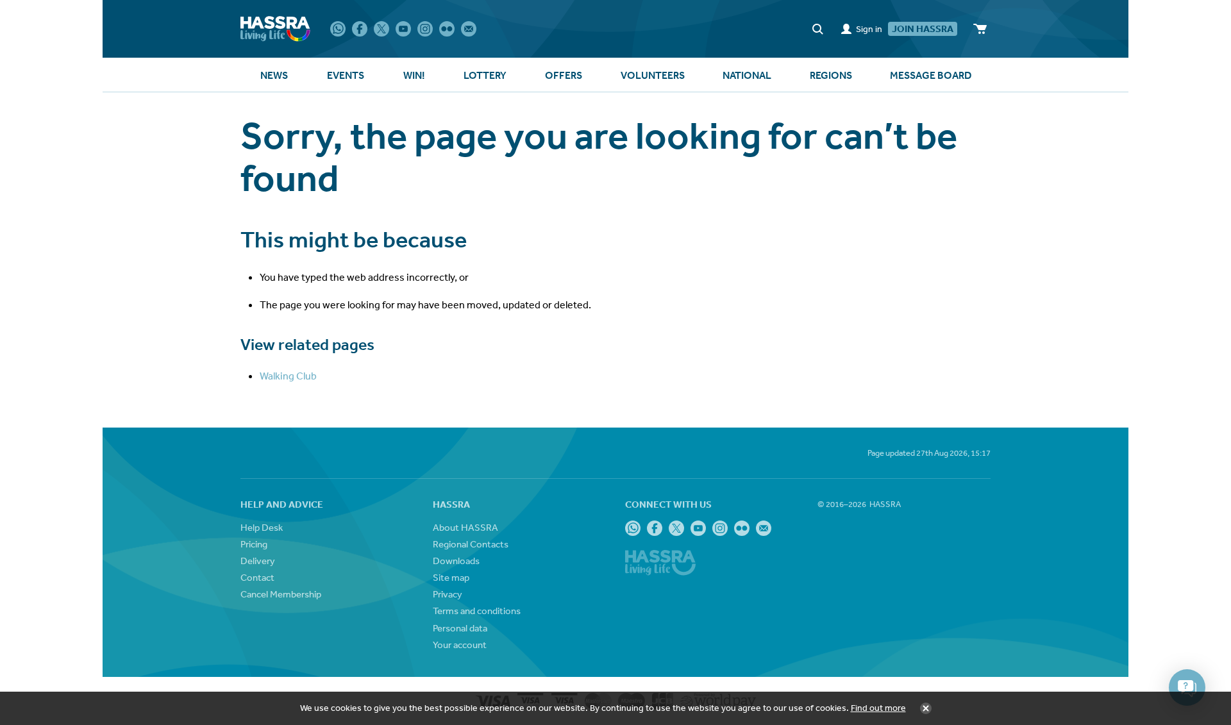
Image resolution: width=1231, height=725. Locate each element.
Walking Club (288, 375)
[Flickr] (447, 29)
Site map (451, 577)
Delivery (257, 560)
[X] (381, 29)
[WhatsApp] (338, 29)
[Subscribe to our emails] (469, 29)
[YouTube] (403, 29)
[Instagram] (425, 29)
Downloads (456, 560)
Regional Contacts (470, 544)
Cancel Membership (280, 594)
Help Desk (261, 527)
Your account (460, 644)
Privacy (447, 594)
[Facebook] (360, 29)
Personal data (460, 628)
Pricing (253, 544)
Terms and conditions (477, 610)
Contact (257, 577)
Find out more (878, 707)
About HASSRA (465, 527)
